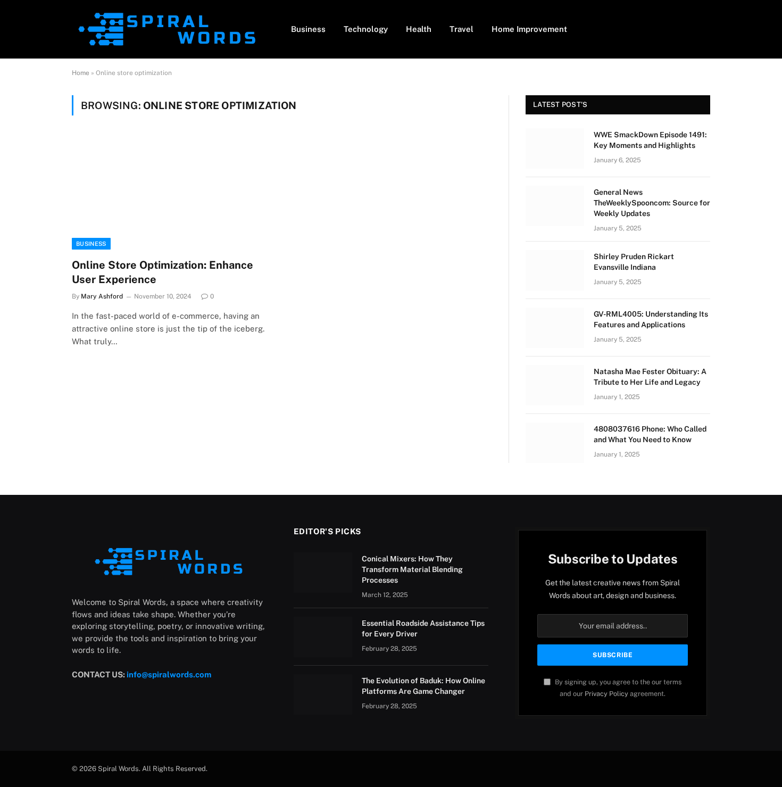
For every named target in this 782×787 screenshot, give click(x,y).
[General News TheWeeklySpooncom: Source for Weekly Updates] (555, 206)
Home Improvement (529, 29)
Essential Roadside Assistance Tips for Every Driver (423, 628)
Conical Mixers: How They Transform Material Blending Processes (412, 569)
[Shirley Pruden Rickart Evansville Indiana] (555, 270)
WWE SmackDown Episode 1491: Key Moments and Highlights (650, 140)
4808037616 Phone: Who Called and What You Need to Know (650, 434)
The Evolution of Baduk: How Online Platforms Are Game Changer (423, 685)
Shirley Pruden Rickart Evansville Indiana (634, 261)
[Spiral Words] (167, 29)
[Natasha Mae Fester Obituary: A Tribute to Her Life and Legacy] (555, 385)
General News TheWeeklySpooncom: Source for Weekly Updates (652, 203)
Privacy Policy (606, 694)
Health (418, 29)
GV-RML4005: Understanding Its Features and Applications (651, 319)
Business (308, 29)
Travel (461, 29)
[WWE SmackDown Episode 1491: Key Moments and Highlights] (555, 148)
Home (80, 73)
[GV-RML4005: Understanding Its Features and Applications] (555, 328)
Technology (366, 29)
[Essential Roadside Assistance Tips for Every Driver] (323, 637)
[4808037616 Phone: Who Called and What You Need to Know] (555, 443)
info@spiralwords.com (169, 674)
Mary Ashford (102, 296)
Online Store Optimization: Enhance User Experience (162, 272)
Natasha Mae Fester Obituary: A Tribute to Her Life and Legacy (650, 376)
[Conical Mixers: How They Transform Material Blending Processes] (323, 572)
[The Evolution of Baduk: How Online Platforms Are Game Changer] (323, 694)
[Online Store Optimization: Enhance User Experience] (172, 193)
